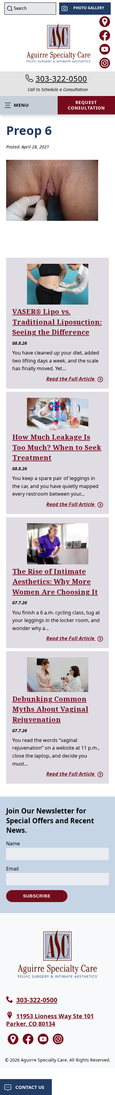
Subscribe (37, 895)
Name (13, 843)
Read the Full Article (71, 378)
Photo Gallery (88, 7)
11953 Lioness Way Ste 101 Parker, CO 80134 (50, 1020)
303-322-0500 (61, 78)
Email (12, 868)
